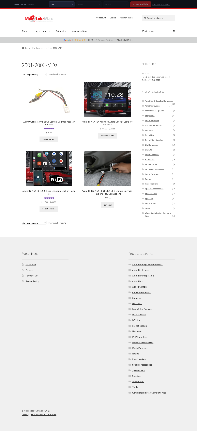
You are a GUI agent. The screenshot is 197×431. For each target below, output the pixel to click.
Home (27, 48)
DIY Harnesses (151, 145)
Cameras (149, 130)
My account (101, 17)
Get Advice (61, 31)
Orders (113, 17)
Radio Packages (152, 174)
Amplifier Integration (154, 110)
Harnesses (149, 159)
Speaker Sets (151, 193)
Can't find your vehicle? (161, 4)
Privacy (29, 270)
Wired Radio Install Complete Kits (149, 392)
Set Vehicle (142, 4)
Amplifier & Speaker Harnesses (159, 101)
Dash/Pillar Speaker (154, 140)
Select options (49, 139)
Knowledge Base (79, 31)
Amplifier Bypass (152, 106)
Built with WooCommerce (43, 414)
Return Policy (32, 281)
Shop (24, 31)
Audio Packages (152, 120)
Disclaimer (31, 264)
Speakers (149, 198)
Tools (147, 208)
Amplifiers (149, 115)
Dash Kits (149, 135)
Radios (148, 179)
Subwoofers (150, 203)
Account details (126, 17)
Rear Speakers (151, 183)
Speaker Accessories (154, 188)
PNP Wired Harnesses (154, 169)
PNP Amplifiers (151, 164)
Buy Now (108, 205)
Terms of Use (32, 275)
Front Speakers (152, 154)
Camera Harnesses (153, 125)
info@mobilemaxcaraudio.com (156, 77)
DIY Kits (148, 149)
